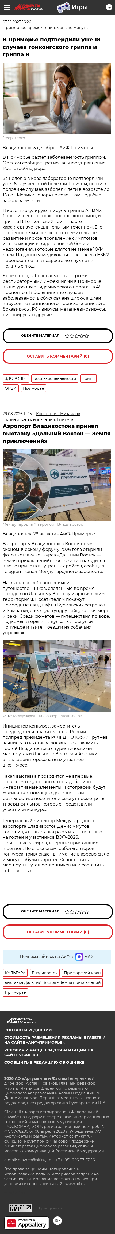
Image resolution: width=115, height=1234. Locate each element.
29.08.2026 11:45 (17, 413)
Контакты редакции (28, 1030)
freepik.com (14, 138)
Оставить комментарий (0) (58, 356)
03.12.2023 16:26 (17, 22)
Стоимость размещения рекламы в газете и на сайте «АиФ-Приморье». (55, 1040)
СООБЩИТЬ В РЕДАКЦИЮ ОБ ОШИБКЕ (44, 1062)
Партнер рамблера (50, 1208)
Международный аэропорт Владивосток (43, 524)
